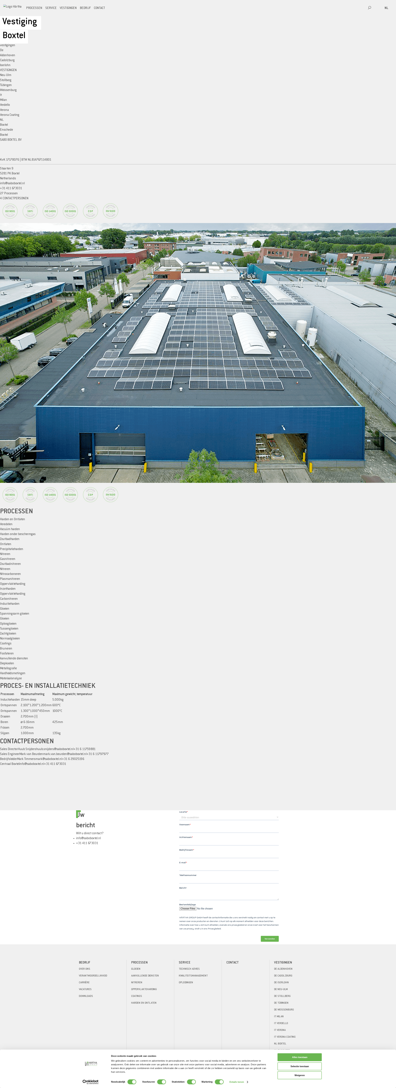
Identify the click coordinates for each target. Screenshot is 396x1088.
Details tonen (236, 1082)
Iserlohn (5, 65)
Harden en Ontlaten (144, 1003)
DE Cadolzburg (283, 975)
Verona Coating (9, 115)
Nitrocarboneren (10, 574)
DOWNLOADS (86, 996)
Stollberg (5, 80)
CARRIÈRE (84, 982)
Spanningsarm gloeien (14, 614)
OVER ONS (84, 969)
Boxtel (4, 125)
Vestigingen (68, 8)
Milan (3, 100)
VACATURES (85, 989)
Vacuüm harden (10, 529)
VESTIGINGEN (8, 70)
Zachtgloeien (8, 634)
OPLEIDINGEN (186, 982)
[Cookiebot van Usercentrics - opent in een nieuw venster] (90, 1082)
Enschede (6, 130)
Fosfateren (7, 654)
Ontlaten (5, 544)
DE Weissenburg (284, 1009)
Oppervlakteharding (12, 594)
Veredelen (6, 524)
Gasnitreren (7, 559)
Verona (4, 110)
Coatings (136, 996)
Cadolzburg (7, 60)
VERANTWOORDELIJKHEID (93, 975)
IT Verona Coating (285, 1037)
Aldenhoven (7, 55)
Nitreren (5, 569)
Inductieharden (9, 604)
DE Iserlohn (281, 982)
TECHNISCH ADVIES (189, 969)
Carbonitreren (9, 599)
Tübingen (6, 85)
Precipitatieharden (11, 549)
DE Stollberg (282, 996)
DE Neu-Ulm (281, 989)
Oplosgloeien (8, 624)
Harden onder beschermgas (18, 534)
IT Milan (279, 1016)
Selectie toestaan (300, 1066)
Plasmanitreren (10, 579)
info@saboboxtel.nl (12, 183)
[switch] (161, 1081)
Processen (34, 8)
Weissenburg (8, 90)
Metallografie (8, 668)
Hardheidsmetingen (12, 673)
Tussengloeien (9, 629)
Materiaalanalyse (11, 678)
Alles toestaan (299, 1057)
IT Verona (280, 1030)
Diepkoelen (7, 663)
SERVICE (51, 8)
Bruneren (6, 649)
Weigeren (300, 1075)
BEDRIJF (85, 8)
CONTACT (99, 8)
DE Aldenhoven (283, 969)
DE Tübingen (281, 1003)
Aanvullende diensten (145, 975)
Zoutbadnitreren (10, 564)
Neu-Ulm (5, 75)
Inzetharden (8, 589)
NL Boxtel (280, 1043)
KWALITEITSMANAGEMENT (193, 975)
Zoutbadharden (9, 539)
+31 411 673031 (87, 843)
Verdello (5, 105)
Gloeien (4, 619)
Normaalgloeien (10, 639)
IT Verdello (281, 1023)
